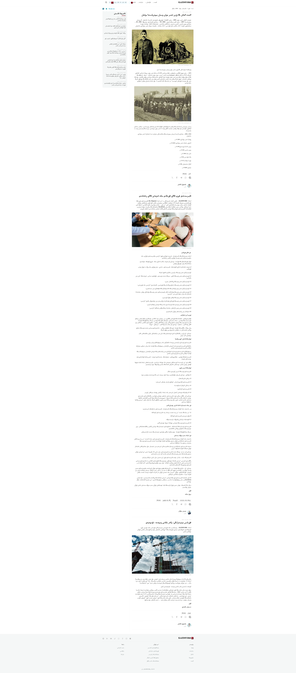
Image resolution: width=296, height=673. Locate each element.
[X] (172, 178)
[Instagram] (190, 178)
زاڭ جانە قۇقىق (167, 500)
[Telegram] (181, 178)
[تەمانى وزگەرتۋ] (131, 2)
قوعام (189, 613)
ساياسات (191, 651)
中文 (115, 3)
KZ (126, 3)
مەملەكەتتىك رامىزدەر (154, 655)
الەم (190, 174)
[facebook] (122, 638)
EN (118, 3)
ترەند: (192, 8)
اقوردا (189, 9)
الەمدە (192, 661)
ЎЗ (110, 3)
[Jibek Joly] (111, 9)
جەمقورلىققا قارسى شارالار (153, 658)
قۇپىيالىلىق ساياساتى (154, 651)
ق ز (112, 3)
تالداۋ (134, 2)
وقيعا (180, 9)
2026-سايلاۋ (175, 9)
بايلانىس (122, 651)
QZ (123, 3)
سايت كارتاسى (120, 648)
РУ (120, 3)
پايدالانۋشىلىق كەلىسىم (153, 648)
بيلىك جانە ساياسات (185, 500)
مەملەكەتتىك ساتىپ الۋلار (153, 661)
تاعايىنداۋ (184, 9)
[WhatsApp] (185, 178)
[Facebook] (177, 178)
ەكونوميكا (175, 500)
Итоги (184, 174)
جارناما (122, 655)
